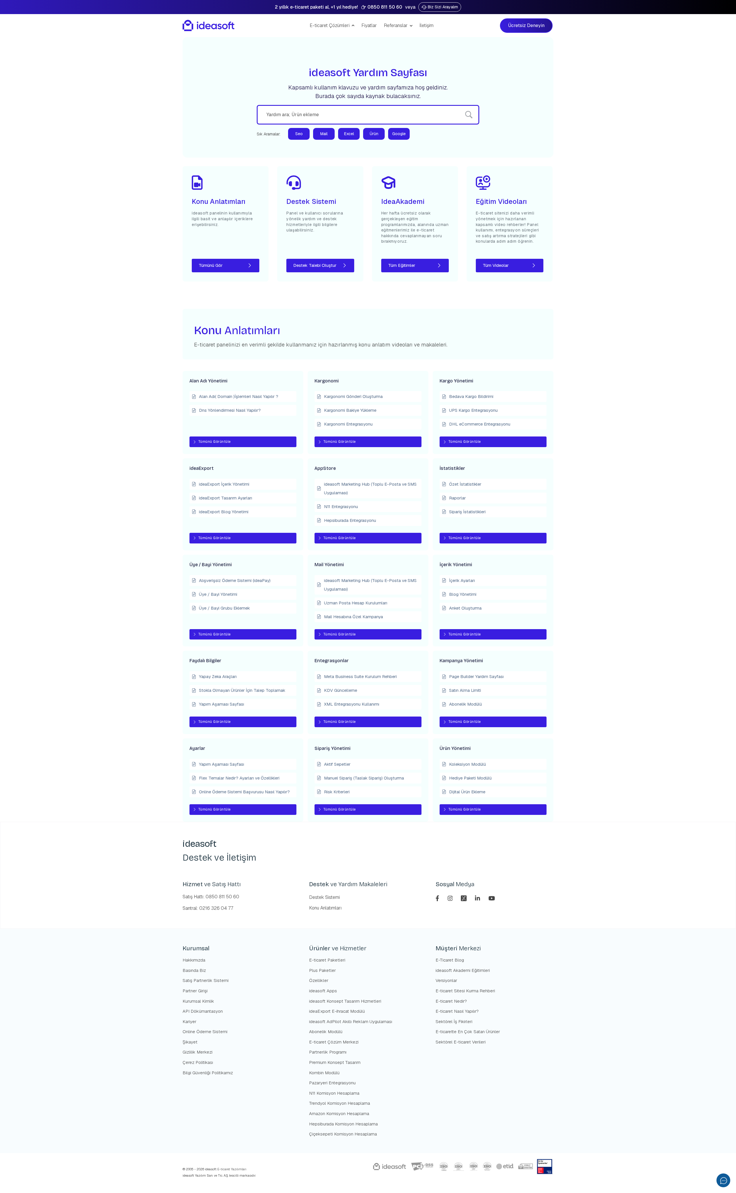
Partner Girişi (195, 990)
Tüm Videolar (496, 265)
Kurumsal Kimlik (198, 1001)
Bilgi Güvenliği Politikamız (208, 1072)
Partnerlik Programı (327, 1052)
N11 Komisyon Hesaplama (334, 1093)
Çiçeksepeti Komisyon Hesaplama (343, 1134)
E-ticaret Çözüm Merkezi (334, 1042)
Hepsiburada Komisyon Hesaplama (343, 1124)
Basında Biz (194, 970)
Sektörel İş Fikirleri (454, 1021)
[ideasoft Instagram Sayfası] (451, 897)
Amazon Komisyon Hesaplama (339, 1113)
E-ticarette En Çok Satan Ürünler (468, 1031)
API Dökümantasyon (203, 1011)
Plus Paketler (322, 970)
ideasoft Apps (323, 990)
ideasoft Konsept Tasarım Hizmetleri (345, 1001)
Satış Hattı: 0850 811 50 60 (211, 897)
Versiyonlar (446, 980)
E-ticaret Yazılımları (231, 1169)
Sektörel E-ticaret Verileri (461, 1042)
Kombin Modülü (324, 1072)
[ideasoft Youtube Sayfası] (491, 897)
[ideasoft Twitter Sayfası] (464, 897)
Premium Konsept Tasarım (335, 1062)
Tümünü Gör (211, 265)
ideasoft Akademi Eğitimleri (463, 970)
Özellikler (318, 980)
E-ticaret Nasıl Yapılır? (457, 1011)
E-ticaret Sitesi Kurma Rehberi (465, 990)
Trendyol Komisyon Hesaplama (339, 1103)
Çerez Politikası (198, 1062)
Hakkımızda (194, 960)
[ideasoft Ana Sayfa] (208, 25)
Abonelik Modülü (325, 1031)
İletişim (426, 25)
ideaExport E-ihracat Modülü (337, 1011)
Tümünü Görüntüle (214, 441)
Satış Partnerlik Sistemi (206, 980)
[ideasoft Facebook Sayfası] (438, 897)
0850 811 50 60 (384, 7)
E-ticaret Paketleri (327, 960)
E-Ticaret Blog (450, 960)
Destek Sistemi (324, 897)
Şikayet (190, 1042)
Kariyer (189, 1021)
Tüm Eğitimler (401, 265)
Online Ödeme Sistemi (205, 1031)
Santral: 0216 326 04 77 (208, 908)
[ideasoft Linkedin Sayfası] (478, 897)
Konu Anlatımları (325, 908)
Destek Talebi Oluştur (314, 265)
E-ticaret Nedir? (451, 1001)
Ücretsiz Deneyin (526, 25)
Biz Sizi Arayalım (443, 6)
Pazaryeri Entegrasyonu (332, 1082)
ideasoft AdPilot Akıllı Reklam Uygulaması (350, 1021)
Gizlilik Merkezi (197, 1052)
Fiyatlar (369, 25)
